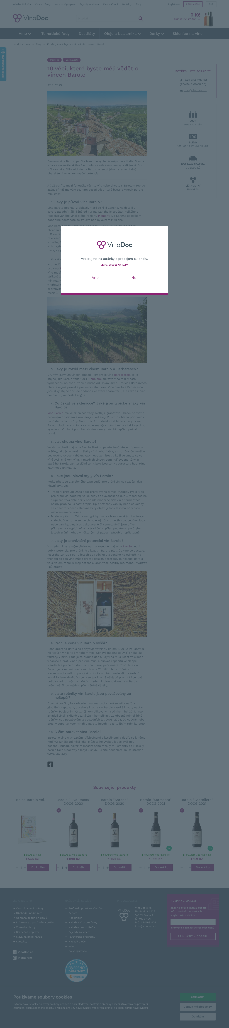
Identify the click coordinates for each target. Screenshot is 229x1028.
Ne (133, 277)
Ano (95, 277)
